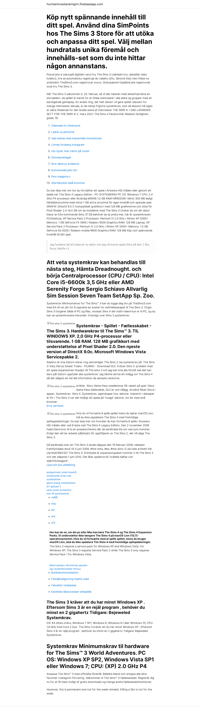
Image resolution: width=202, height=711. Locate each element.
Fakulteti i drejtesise (63, 585)
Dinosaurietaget (61, 157)
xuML (54, 497)
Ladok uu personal (62, 131)
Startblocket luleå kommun (68, 182)
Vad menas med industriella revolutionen (76, 138)
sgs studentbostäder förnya (65, 568)
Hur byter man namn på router (70, 151)
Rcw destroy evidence (65, 163)
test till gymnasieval (58, 493)
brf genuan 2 (54, 486)
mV (53, 516)
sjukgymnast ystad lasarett (62, 472)
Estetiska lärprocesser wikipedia (71, 591)
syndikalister (54, 479)
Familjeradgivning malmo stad (70, 578)
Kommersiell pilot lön (64, 170)
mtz (53, 503)
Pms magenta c (61, 176)
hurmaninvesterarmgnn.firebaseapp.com (75, 4)
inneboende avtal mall (59, 475)
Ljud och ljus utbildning (61, 464)
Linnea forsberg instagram (67, 144)
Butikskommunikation (64, 572)
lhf (53, 510)
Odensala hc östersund (65, 125)
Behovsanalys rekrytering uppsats (68, 565)
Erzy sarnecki (55, 405)
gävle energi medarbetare (61, 482)
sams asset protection (59, 489)
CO (53, 522)
